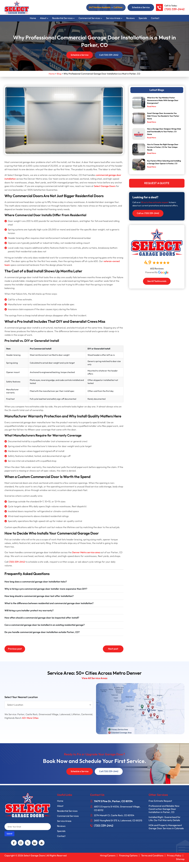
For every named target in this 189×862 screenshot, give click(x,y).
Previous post (15, 648)
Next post (113, 648)
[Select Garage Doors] (16, 7)
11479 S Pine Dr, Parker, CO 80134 (113, 801)
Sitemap (180, 859)
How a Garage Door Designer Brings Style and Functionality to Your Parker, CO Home (164, 132)
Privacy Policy (174, 855)
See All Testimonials (156, 281)
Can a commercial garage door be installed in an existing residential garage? (44, 625)
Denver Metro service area (86, 552)
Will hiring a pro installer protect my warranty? (28, 610)
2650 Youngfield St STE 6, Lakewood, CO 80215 (118, 820)
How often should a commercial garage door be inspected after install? (41, 617)
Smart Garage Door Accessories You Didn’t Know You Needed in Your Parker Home (163, 116)
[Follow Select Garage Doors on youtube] (41, 843)
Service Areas (113, 18)
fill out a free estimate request (154, 202)
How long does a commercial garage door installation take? (35, 581)
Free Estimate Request (160, 800)
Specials (143, 18)
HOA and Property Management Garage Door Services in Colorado (166, 827)
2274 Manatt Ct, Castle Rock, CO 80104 (114, 815)
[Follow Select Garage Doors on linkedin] (35, 843)
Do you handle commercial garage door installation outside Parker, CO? (42, 632)
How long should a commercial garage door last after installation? (39, 596)
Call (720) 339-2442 (108, 54)
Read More (151, 106)
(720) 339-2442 (174, 9)
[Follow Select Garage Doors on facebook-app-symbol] (14, 843)
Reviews (130, 18)
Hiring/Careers (107, 855)
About (43, 18)
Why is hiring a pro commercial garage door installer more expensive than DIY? (45, 589)
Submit (9, 833)
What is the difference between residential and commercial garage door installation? (48, 603)
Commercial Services (89, 18)
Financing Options (128, 855)
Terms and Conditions (152, 855)
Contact (155, 18)
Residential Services (62, 18)
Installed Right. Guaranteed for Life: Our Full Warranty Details (165, 819)
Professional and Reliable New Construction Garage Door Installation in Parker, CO (164, 809)
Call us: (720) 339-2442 (148, 213)
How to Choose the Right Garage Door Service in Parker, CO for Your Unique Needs (162, 147)
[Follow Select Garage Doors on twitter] (28, 843)
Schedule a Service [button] (141, 7)
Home (33, 18)
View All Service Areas (94, 678)
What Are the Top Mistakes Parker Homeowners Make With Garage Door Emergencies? (162, 100)
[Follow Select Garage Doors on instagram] (21, 843)
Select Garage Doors (104, 186)
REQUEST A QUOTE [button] (156, 183)
